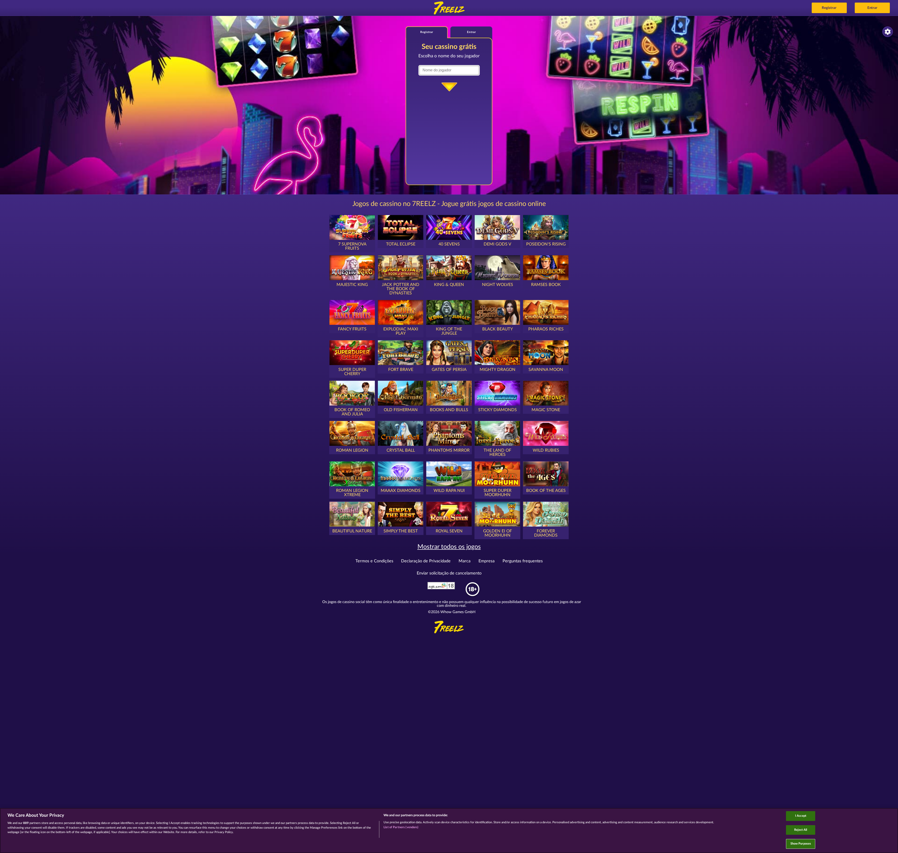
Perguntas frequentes (523, 561)
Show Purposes (800, 843)
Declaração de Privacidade (426, 561)
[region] (449, 830)
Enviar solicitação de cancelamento (449, 573)
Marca (465, 561)
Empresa (486, 561)
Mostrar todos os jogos (449, 547)
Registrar (829, 8)
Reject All (800, 829)
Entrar (872, 8)
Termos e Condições (374, 561)
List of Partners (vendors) (401, 827)
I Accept (800, 815)
